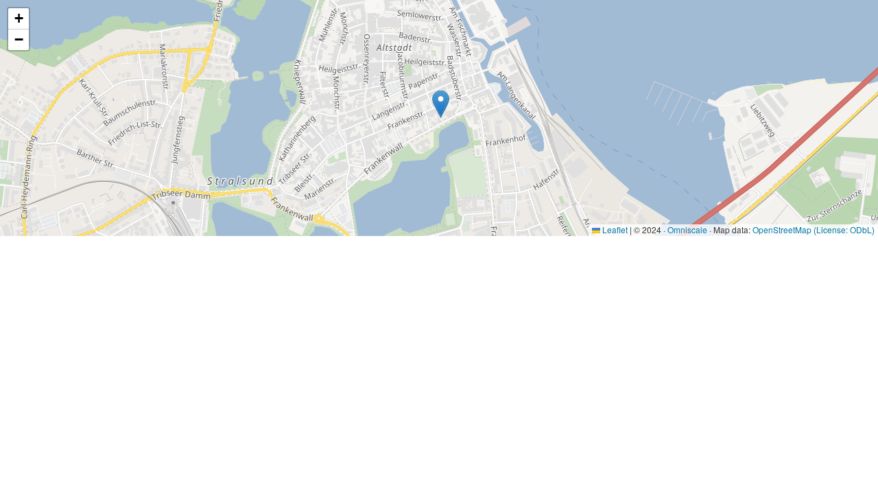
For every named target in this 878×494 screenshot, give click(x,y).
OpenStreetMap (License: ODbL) (813, 229)
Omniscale (687, 229)
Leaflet (614, 229)
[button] (440, 104)
